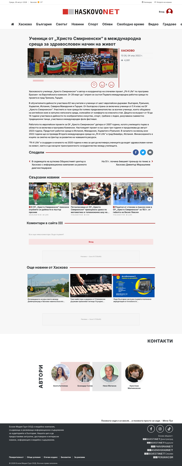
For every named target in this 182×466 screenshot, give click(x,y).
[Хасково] (91, 11)
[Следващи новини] (149, 199)
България (44, 24)
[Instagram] (160, 429)
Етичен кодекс (51, 457)
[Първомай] (162, 446)
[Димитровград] (158, 439)
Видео (153, 24)
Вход (161, 12)
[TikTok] (169, 429)
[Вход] (169, 11)
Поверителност (16, 457)
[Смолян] (158, 454)
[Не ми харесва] (112, 85)
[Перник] (163, 457)
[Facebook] (151, 429)
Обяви (107, 24)
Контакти (160, 341)
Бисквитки (66, 457)
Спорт (93, 24)
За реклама (79, 457)
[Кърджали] (160, 443)
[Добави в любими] (94, 85)
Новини (78, 24)
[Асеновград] (160, 450)
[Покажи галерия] (114, 55)
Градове (169, 24)
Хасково (25, 24)
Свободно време (130, 24)
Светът (61, 24)
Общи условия (34, 457)
